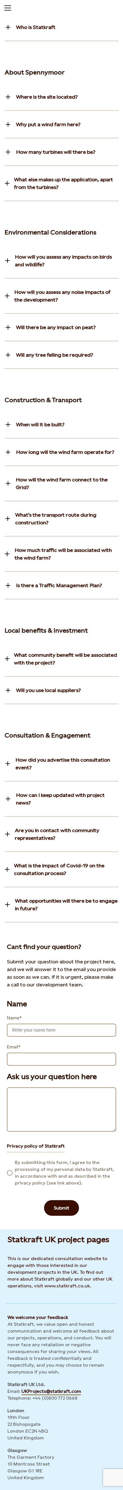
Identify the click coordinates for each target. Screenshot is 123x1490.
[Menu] (7, 7)
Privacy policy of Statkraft (36, 1146)
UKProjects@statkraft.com (51, 1391)
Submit (61, 1208)
